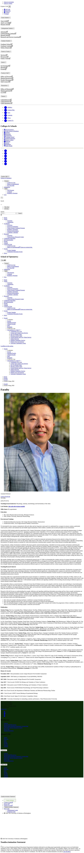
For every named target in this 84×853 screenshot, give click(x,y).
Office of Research (6, 89)
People (5, 318)
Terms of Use (8, 805)
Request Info (4, 24)
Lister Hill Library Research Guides (13, 727)
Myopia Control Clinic (16, 336)
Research (6, 234)
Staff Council (5, 82)
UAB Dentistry (5, 101)
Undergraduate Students (7, 28)
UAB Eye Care (11, 182)
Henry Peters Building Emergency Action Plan (16, 726)
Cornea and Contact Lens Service (19, 333)
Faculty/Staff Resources (10, 724)
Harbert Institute (5, 91)
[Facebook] (5, 150)
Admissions (7, 187)
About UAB (4, 764)
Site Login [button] (6, 808)
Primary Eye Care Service (17, 341)
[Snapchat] (5, 161)
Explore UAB (4, 176)
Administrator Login (12, 810)
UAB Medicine (5, 100)
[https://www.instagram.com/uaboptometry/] (4, 715)
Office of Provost (6, 76)
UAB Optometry (6, 103)
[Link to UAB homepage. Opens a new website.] (15, 781)
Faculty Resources (6, 80)
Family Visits (5, 58)
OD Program (10, 190)
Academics (7, 223)
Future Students (5, 17)
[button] (42, 346)
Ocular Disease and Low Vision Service (20, 337)
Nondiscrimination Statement (8, 796)
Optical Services (14, 339)
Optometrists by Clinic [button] (13, 330)
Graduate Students (6, 40)
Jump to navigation (9, 2)
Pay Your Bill (10, 185)
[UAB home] (42, 175)
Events (3, 69)
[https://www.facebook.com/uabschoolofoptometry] (4, 716)
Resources (4, 57)
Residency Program (12, 193)
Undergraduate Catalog (7, 33)
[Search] (2, 198)
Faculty (9, 321)
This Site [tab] (7, 207)
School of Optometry (6, 178)
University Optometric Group (18, 343)
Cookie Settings (10, 800)
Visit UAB (4, 21)
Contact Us (3, 709)
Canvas (6, 723)
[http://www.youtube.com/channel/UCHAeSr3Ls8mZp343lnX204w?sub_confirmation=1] (4, 713)
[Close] (9, 6)
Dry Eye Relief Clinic (16, 334)
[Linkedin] (5, 164)
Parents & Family (5, 51)
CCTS (3, 92)
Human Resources (6, 78)
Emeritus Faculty (11, 322)
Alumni (3, 62)
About (5, 219)
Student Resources (9, 730)
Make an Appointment (13, 184)
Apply (6, 188)
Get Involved (4, 66)
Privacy (7, 804)
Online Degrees (5, 48)
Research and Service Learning (10, 37)
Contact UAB (8, 802)
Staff (8, 325)
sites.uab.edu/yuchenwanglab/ (16, 506)
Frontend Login (11, 811)
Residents (9, 327)
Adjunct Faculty (11, 324)
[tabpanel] (42, 212)
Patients (3, 96)
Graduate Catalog (6, 46)
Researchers (4, 85)
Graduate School (6, 44)
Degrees (6, 739)
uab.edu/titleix (67, 851)
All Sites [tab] (7, 208)
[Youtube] (5, 158)
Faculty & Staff (5, 73)
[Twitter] (5, 153)
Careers (6, 745)
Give (5, 194)
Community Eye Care (16, 331)
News (5, 742)
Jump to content (8, 3)
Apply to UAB (5, 23)
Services (3, 55)
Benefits (3, 67)
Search (2, 211)
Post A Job (6, 729)
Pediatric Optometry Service (17, 340)
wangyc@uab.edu (5, 496)
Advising (3, 32)
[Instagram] (5, 156)
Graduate (9, 191)
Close (2, 260)
